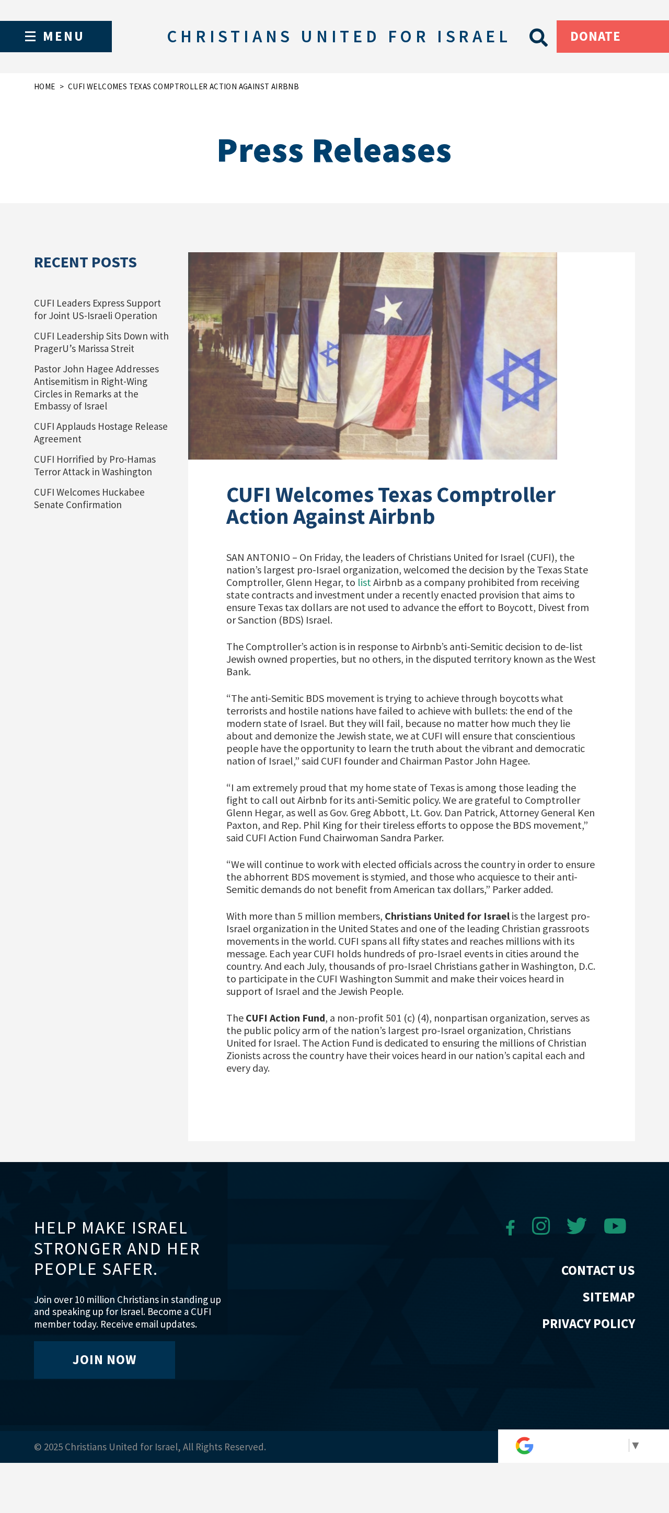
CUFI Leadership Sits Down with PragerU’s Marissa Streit (101, 342)
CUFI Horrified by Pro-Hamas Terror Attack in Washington (95, 465)
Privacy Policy (588, 1323)
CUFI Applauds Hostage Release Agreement (101, 432)
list (364, 582)
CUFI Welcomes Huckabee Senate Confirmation (89, 498)
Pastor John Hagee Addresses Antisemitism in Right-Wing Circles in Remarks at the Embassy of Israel (96, 387)
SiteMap (608, 1296)
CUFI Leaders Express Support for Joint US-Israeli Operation (97, 309)
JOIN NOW (104, 1359)
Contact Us (598, 1270)
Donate (595, 36)
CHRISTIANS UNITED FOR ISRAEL (339, 36)
